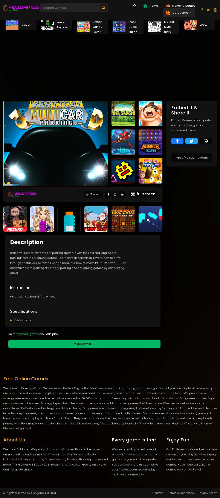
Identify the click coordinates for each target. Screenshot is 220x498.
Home (153, 6)
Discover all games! (17, 428)
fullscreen (144, 194)
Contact (157, 493)
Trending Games (183, 6)
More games (83, 344)
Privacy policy (208, 493)
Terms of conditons (181, 493)
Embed (95, 194)
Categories (181, 13)
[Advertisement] (110, 66)
